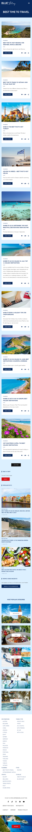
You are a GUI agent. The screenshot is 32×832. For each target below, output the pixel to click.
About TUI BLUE (21, 777)
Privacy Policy (23, 810)
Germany (5, 739)
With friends (21, 728)
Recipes (19, 770)
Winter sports (7, 781)
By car (19, 730)
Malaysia (5, 745)
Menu (28, 3)
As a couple (20, 726)
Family (19, 723)
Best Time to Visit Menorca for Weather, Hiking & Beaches (13, 43)
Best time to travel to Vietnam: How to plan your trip (15, 83)
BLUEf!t (5, 777)
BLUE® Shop (20, 779)
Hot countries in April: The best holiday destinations (14, 444)
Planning (5, 40)
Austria (5, 721)
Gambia (5, 737)
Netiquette (20, 805)
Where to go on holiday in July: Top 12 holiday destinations (15, 262)
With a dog (20, 732)
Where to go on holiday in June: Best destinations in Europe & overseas (16, 360)
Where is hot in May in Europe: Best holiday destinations (15, 399)
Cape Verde (6, 726)
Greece (5, 741)
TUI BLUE (18, 774)
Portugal (5, 752)
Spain (4, 754)
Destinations (4, 509)
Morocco (5, 747)
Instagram (16, 801)
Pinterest (20, 801)
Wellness (5, 779)
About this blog (8, 805)
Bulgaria (5, 723)
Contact (5, 810)
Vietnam (5, 765)
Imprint (13, 810)
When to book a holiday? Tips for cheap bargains (14, 313)
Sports (4, 774)
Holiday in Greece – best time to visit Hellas (15, 172)
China (4, 728)
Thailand (5, 758)
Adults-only (20, 721)
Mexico (5, 750)
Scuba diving (6, 788)
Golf (4, 785)
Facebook (8, 801)
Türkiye (5, 763)
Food (3, 568)
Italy (4, 743)
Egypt (4, 734)
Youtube (24, 801)
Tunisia (5, 761)
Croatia (5, 730)
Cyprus (5, 732)
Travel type (19, 719)
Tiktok (12, 801)
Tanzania (5, 756)
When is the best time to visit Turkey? (13, 127)
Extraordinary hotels (9, 772)
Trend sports (7, 783)
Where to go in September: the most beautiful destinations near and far (16, 226)
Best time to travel (8, 770)
